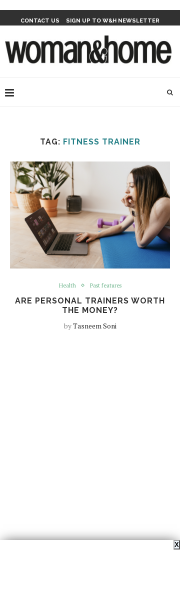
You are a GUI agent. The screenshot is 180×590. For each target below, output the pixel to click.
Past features (106, 285)
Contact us (40, 21)
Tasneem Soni (94, 325)
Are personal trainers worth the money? (90, 305)
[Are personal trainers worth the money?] (90, 215)
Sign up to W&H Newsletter (113, 21)
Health (67, 285)
